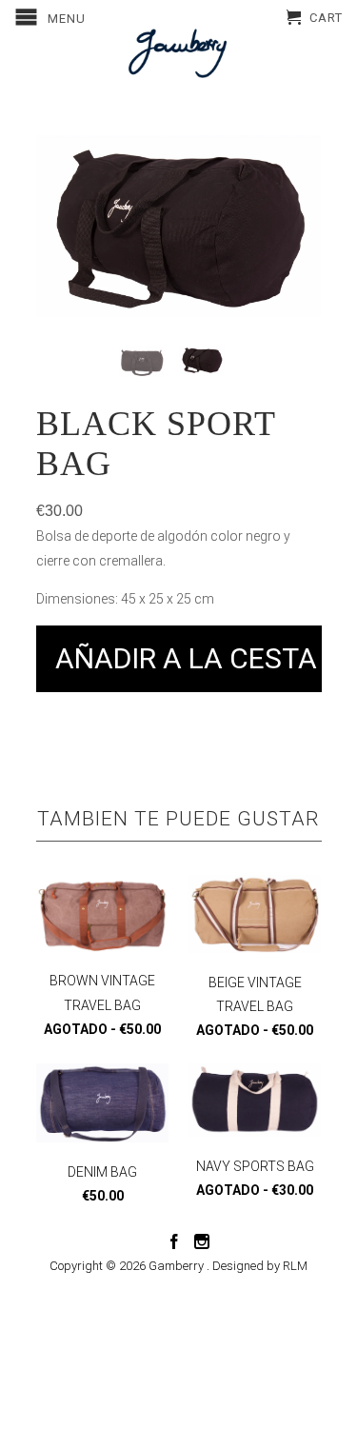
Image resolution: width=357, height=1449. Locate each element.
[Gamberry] (179, 53)
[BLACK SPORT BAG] (179, 226)
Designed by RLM (259, 1266)
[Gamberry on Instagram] (201, 1241)
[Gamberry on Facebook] (174, 1241)
